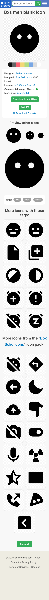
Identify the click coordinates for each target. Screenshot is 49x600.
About (38, 557)
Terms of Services (19, 567)
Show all (24, 544)
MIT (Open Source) (24, 85)
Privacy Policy (29, 562)
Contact (14, 562)
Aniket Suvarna (24, 73)
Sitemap (35, 567)
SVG (23, 107)
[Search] (38, 3)
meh (27, 199)
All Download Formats (24, 113)
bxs (17, 199)
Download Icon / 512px (25, 99)
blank (38, 199)
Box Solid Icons (24, 77)
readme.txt (23, 93)
